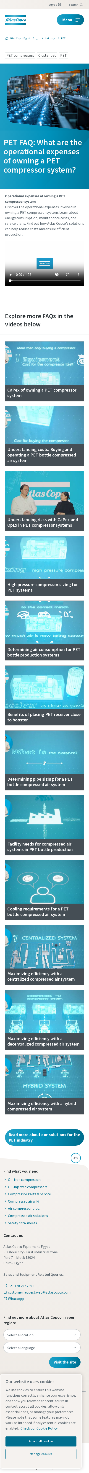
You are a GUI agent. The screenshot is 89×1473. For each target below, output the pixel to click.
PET (63, 55)
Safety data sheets (22, 1223)
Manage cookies (41, 1454)
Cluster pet (47, 55)
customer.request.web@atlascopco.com (39, 1292)
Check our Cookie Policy (39, 1428)
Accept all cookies (41, 1441)
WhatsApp (16, 1298)
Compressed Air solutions (28, 1215)
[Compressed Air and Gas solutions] (36, 38)
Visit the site (65, 1362)
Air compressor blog (24, 1208)
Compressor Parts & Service (29, 1194)
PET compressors (20, 55)
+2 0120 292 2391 (21, 1286)
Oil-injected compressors (27, 1187)
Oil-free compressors (24, 1179)
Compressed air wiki (23, 1201)
